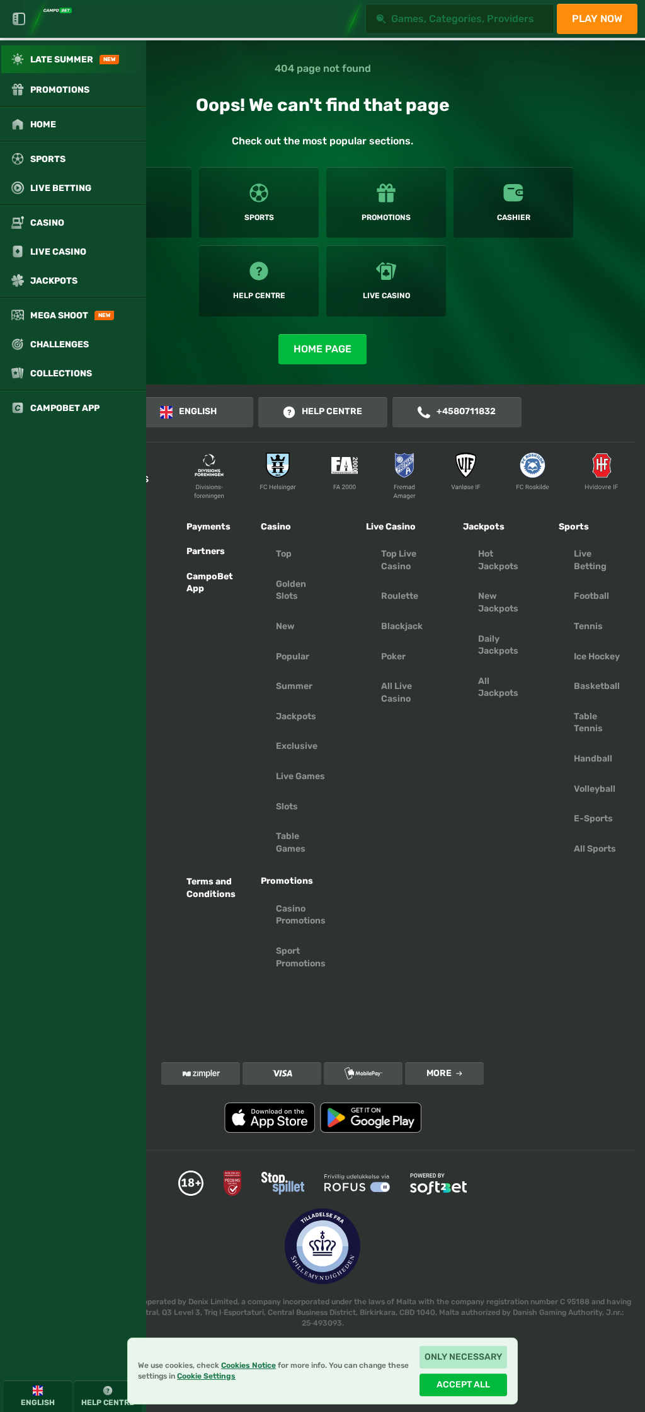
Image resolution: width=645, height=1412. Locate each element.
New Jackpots (498, 602)
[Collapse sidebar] (19, 19)
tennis (588, 626)
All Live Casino (396, 692)
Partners (205, 551)
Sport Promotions (301, 957)
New (285, 626)
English (198, 411)
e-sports (593, 818)
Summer (294, 686)
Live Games (300, 776)
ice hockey (597, 656)
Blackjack (402, 626)
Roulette (399, 596)
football (591, 596)
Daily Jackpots (498, 645)
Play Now (597, 19)
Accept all (463, 1384)
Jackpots (296, 716)
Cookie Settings (206, 1376)
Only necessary (463, 1356)
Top (284, 553)
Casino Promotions (301, 915)
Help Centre (332, 411)
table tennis (588, 722)
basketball (597, 686)
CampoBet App (209, 582)
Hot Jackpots (498, 560)
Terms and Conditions (211, 888)
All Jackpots (498, 687)
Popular (292, 656)
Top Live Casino (398, 560)
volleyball (594, 789)
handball (593, 758)
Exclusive (296, 746)
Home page (322, 349)
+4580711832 (466, 411)
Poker (393, 656)
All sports (595, 848)
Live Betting (590, 560)
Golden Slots (291, 590)
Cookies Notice (248, 1365)
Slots (287, 806)
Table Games (290, 842)
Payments (208, 526)
